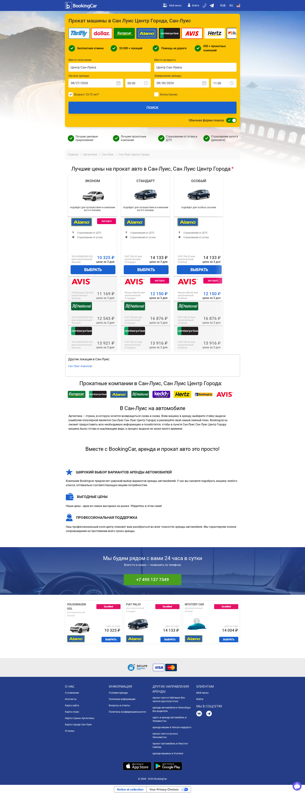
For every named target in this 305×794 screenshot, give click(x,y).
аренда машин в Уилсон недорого (171, 727)
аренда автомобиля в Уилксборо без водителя (171, 709)
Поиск (152, 108)
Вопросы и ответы (119, 705)
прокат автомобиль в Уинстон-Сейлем (170, 745)
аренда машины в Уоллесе (167, 753)
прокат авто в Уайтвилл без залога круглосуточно (168, 699)
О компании (72, 692)
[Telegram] (209, 714)
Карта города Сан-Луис (78, 724)
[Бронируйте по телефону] (205, 5)
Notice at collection (130, 789)
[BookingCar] (81, 5)
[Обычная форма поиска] (230, 120)
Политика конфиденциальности (127, 711)
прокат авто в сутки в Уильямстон (165, 735)
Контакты (71, 699)
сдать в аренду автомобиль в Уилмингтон (169, 719)
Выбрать (93, 269)
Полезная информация (122, 699)
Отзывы (69, 730)
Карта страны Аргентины (79, 718)
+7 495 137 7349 (152, 579)
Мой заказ (175, 5)
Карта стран (72, 711)
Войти (195, 5)
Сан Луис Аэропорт (80, 366)
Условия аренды (118, 692)
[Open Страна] (238, 5)
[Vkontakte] (199, 714)
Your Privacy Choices (164, 789)
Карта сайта (72, 705)
